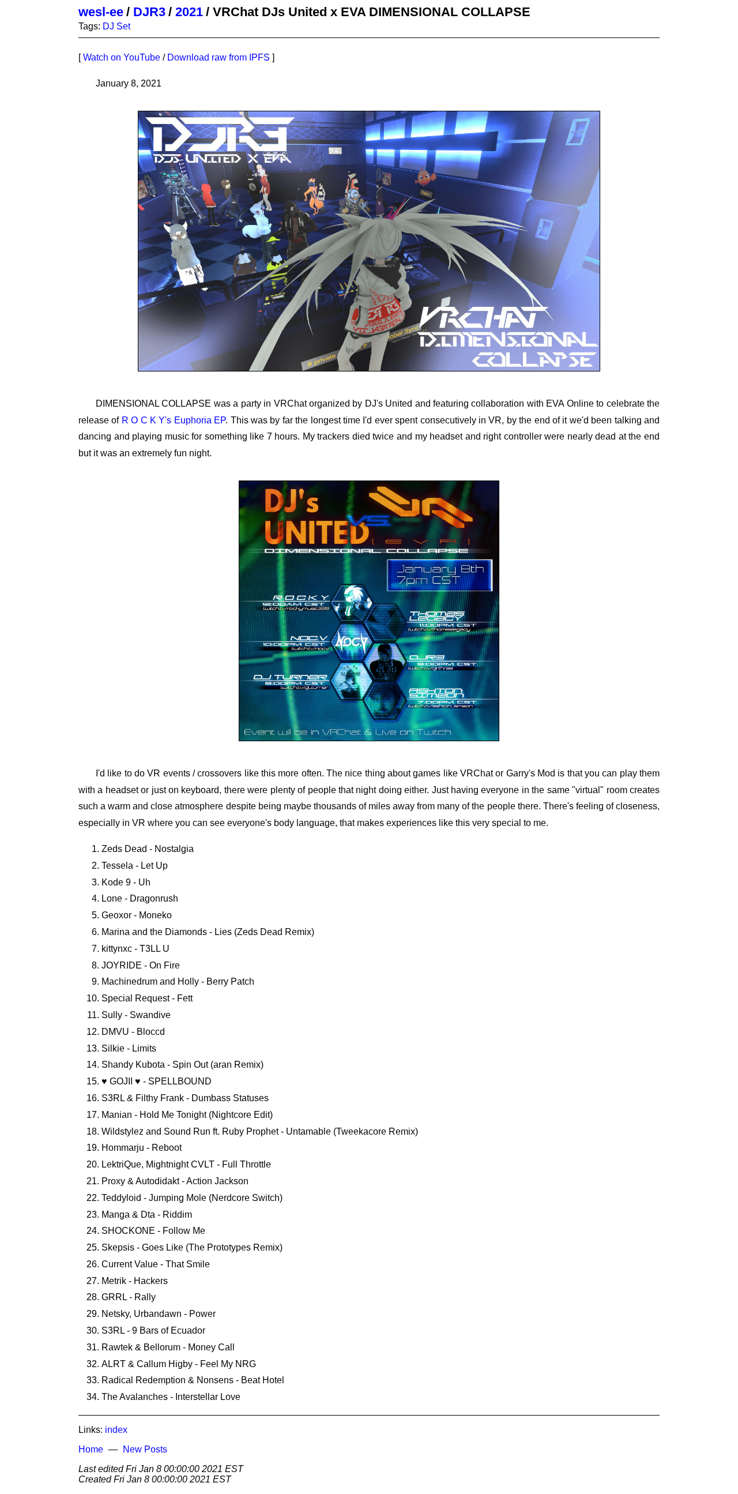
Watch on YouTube (121, 57)
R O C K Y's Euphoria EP (173, 420)
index (116, 1430)
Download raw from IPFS (218, 57)
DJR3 (149, 12)
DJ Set (116, 26)
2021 (189, 12)
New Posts (145, 1449)
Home (90, 1449)
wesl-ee (100, 12)
